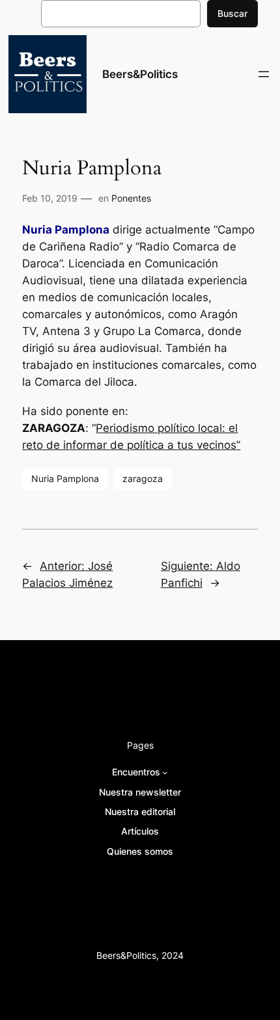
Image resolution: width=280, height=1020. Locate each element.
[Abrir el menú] (264, 74)
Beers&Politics (140, 74)
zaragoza (142, 478)
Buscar (232, 13)
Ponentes (131, 198)
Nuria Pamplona (65, 478)
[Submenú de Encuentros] (165, 772)
